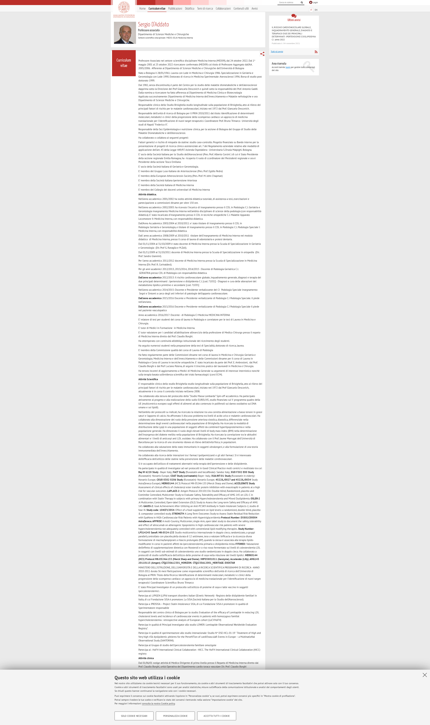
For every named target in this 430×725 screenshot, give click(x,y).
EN (316, 9)
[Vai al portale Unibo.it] (124, 9)
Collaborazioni (223, 8)
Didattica (189, 8)
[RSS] (316, 51)
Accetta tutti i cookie (217, 715)
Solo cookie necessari (134, 715)
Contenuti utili (241, 8)
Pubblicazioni (175, 8)
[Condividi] (262, 54)
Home (142, 8)
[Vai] (301, 2)
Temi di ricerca (205, 8)
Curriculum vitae (157, 8)
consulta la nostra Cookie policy (158, 703)
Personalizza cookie (175, 715)
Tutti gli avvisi (277, 51)
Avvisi (255, 8)
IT (311, 9)
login (288, 67)
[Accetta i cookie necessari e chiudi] (424, 675)
